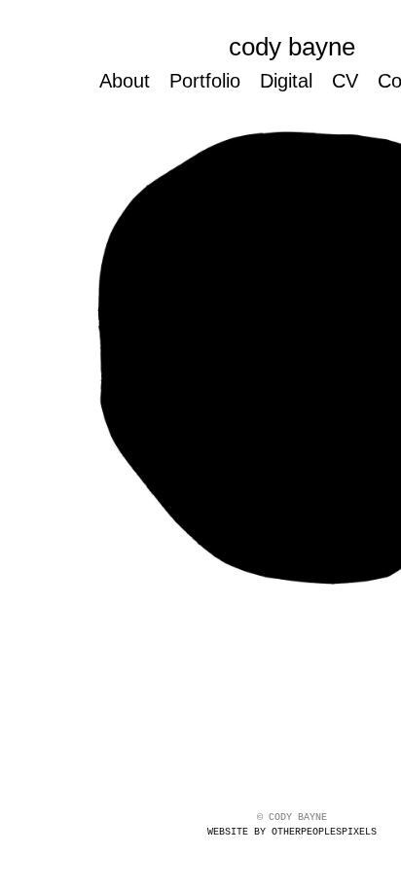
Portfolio (204, 80)
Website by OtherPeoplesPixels (292, 832)
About (121, 80)
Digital (291, 80)
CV (352, 80)
